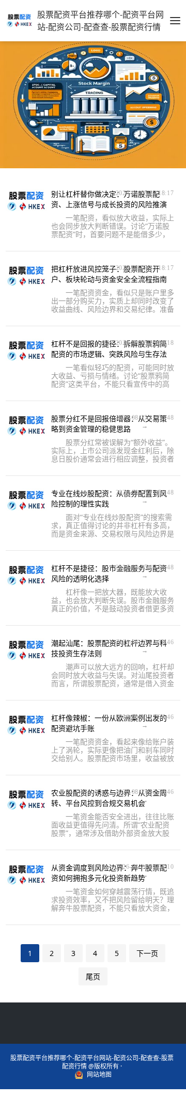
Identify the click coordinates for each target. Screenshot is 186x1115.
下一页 (147, 953)
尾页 (93, 976)
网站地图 (99, 1075)
